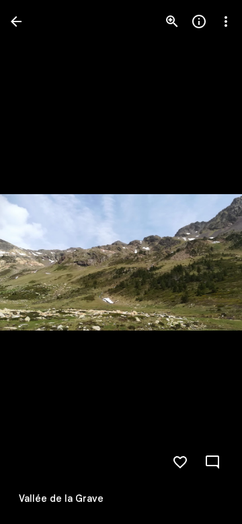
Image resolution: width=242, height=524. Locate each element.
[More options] (225, 21)
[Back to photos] (16, 21)
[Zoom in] (172, 21)
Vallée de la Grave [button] (61, 498)
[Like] (180, 462)
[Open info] (199, 21)
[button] (37, 262)
